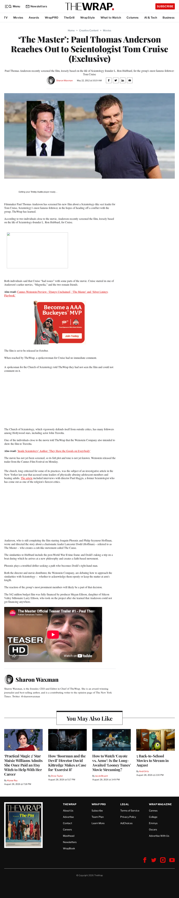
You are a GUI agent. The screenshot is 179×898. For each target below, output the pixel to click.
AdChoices (126, 823)
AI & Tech (150, 17)
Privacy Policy (128, 816)
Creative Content (88, 30)
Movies (18, 17)
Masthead (68, 835)
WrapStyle (87, 17)
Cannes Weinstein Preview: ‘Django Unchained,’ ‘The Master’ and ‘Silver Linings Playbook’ (56, 293)
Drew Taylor (57, 776)
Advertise (68, 816)
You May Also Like (90, 718)
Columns (132, 17)
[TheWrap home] (89, 6)
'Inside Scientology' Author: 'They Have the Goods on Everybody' (53, 451)
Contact (67, 823)
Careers (67, 829)
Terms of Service (129, 810)
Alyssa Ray (12, 780)
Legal (124, 804)
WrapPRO (51, 17)
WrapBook (69, 848)
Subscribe (165, 6)
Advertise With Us (159, 835)
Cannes (153, 810)
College (153, 816)
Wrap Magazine (160, 804)
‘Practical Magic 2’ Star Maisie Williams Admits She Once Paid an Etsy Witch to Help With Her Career (23, 765)
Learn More (98, 823)
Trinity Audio (37, 192)
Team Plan (98, 816)
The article (27, 478)
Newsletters (38, 6)
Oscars (153, 829)
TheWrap (69, 804)
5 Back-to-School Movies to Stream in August (152, 760)
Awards (34, 17)
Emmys (153, 823)
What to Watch (111, 17)
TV (6, 17)
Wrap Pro (99, 804)
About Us (68, 810)
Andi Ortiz (144, 771)
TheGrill (69, 17)
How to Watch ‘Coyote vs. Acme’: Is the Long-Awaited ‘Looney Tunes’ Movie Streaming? (111, 763)
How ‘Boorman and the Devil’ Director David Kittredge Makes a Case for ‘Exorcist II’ (67, 763)
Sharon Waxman (64, 80)
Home (71, 30)
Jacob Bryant (101, 776)
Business (168, 17)
